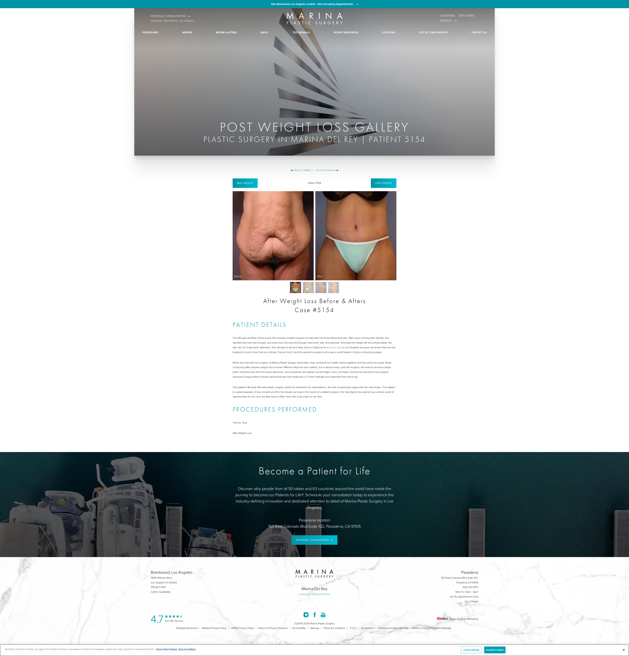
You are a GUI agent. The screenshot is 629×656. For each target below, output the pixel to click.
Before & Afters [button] (226, 32)
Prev (245, 183)
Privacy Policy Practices (166, 649)
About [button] (264, 32)
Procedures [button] (150, 32)
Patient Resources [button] (346, 32)
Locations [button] (388, 32)
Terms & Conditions (334, 628)
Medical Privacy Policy (214, 628)
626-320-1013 (470, 587)
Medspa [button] (187, 32)
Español (446, 21)
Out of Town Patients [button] (433, 32)
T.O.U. (353, 628)
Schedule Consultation (168, 16)
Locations (447, 16)
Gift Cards (466, 16)
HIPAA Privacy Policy (242, 628)
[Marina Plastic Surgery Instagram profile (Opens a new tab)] (306, 614)
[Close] (623, 649)
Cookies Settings (471, 649)
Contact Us (478, 32)
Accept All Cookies (495, 649)
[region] (314, 650)
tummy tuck (335, 347)
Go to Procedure (325, 170)
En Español (367, 628)
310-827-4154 (158, 587)
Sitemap (314, 628)
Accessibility (299, 628)
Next (383, 183)
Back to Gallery (302, 170)
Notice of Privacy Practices (273, 628)
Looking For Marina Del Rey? (314, 594)
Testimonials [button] (301, 32)
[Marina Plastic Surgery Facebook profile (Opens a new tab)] (315, 614)
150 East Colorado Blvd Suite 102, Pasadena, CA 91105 (314, 526)
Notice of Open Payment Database (431, 628)
